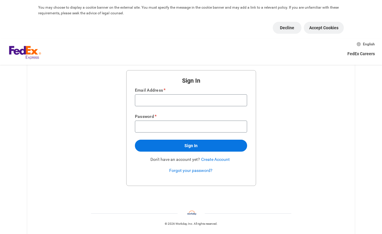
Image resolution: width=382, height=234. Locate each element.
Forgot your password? (190, 170)
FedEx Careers (361, 53)
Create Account (215, 159)
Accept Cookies (323, 27)
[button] (191, 146)
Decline (287, 27)
